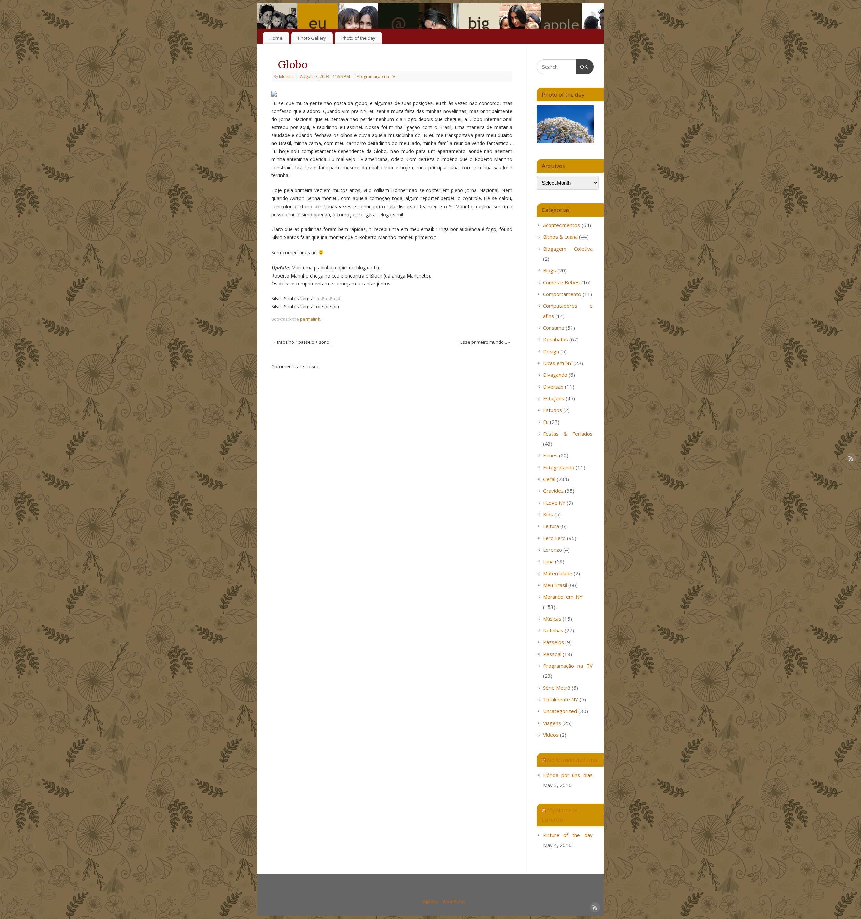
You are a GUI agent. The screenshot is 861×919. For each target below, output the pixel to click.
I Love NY (554, 502)
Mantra (430, 902)
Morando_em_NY (563, 596)
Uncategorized (560, 711)
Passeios (553, 642)
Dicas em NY (557, 363)
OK (582, 67)
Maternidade (557, 573)
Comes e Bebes (561, 282)
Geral (549, 479)
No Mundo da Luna (572, 760)
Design (551, 351)
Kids (548, 514)
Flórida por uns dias (568, 775)
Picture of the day (568, 835)
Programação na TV (376, 76)
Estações (553, 398)
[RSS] (594, 14)
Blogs (549, 270)
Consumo (553, 327)
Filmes (550, 455)
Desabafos (555, 339)
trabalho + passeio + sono (301, 342)
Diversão (553, 386)
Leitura (551, 526)
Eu (546, 421)
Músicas (552, 618)
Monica (286, 76)
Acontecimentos (561, 225)
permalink (310, 319)
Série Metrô (556, 687)
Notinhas (553, 630)
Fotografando (558, 467)
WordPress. (454, 902)
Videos (551, 734)
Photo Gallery (312, 38)
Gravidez (553, 490)
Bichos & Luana (560, 236)
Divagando (555, 374)
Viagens (552, 723)
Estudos (552, 410)
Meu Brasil (555, 585)
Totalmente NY (560, 699)
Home (276, 38)
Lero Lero (554, 538)
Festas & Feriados (568, 433)
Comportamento (562, 294)
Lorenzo (552, 549)
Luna (548, 561)
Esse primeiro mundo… (485, 342)
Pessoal (552, 654)
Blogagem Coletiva (568, 248)
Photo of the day (358, 38)
